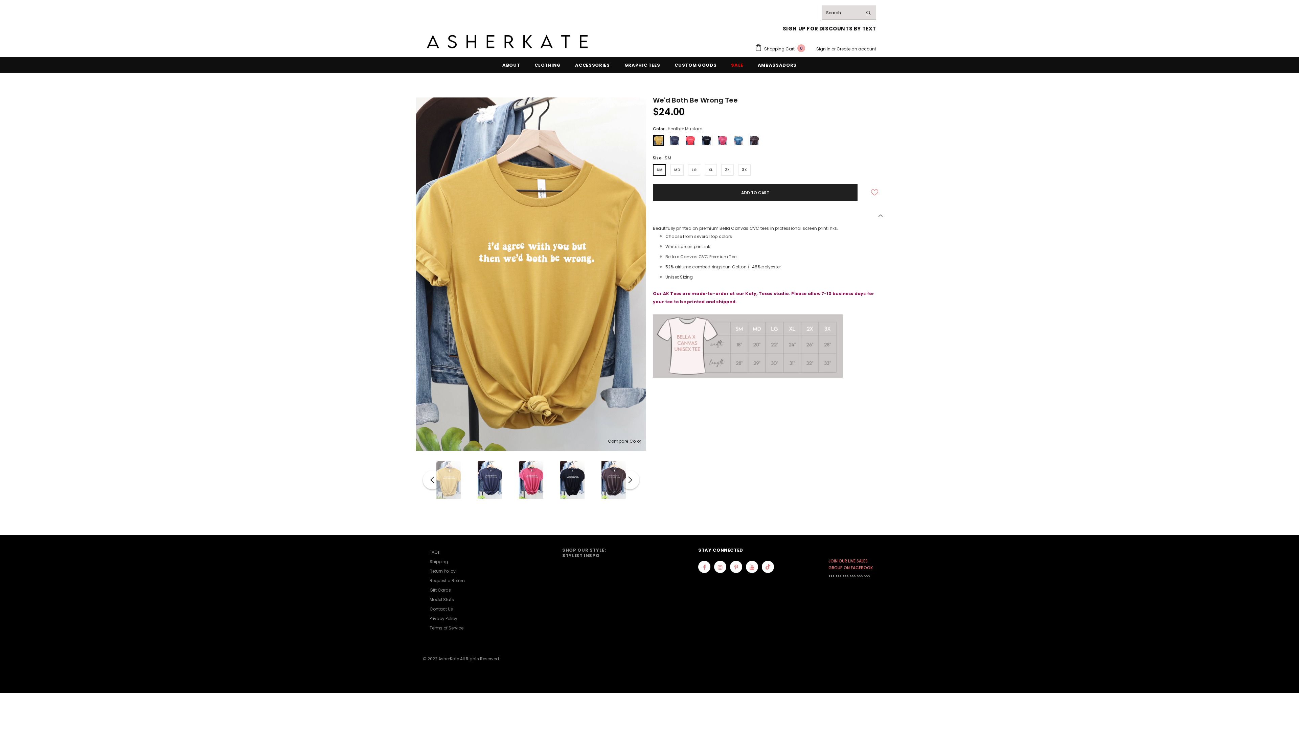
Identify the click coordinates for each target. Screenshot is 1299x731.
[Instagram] (720, 567)
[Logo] (507, 41)
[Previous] (432, 479)
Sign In (823, 49)
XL (711, 169)
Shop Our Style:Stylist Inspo (584, 553)
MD (677, 169)
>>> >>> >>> (838, 576)
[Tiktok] (768, 567)
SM (659, 169)
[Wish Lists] (874, 192)
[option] (531, 274)
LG (694, 169)
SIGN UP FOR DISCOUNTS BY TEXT (829, 28)
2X (727, 169)
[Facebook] (704, 567)
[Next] (629, 479)
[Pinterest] (736, 567)
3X (744, 169)
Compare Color (624, 441)
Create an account (856, 49)
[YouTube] (752, 567)
